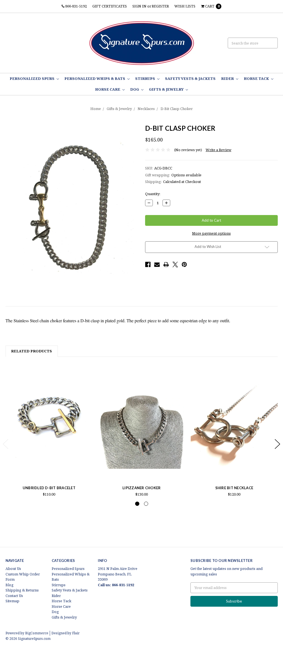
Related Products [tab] (31, 351)
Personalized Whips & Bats (95, 78)
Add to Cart (49, 465)
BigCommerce (36, 633)
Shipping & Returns (22, 590)
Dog (135, 89)
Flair (76, 633)
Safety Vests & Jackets (190, 78)
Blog (10, 584)
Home (95, 108)
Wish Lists (184, 6)
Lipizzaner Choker (141, 488)
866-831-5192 (75, 6)
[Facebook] (148, 264)
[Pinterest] (184, 264)
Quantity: (152, 193)
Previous (5, 444)
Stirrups (145, 78)
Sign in (139, 6)
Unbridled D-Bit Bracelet (49, 488)
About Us (13, 568)
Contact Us (14, 595)
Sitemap (12, 600)
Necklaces (146, 108)
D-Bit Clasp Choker (177, 108)
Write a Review (218, 149)
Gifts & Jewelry (166, 89)
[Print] (166, 264)
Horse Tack (257, 78)
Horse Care (108, 89)
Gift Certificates (109, 6)
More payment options (211, 233)
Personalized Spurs (32, 78)
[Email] (157, 264)
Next (277, 444)
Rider (228, 78)
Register (160, 6)
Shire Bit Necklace (234, 488)
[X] (175, 264)
